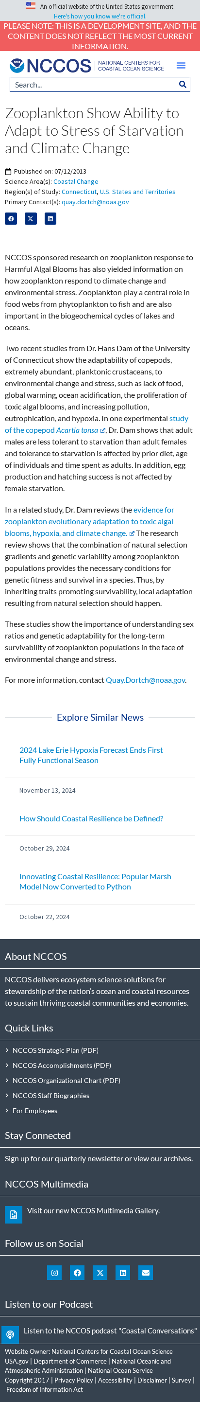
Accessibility (115, 1380)
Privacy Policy (73, 1380)
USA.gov (17, 1361)
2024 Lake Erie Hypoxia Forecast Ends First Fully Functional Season (91, 754)
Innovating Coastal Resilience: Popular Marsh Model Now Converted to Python (95, 881)
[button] (181, 65)
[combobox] (93, 84)
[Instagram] (54, 1272)
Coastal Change (76, 181)
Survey (181, 1380)
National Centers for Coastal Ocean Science (112, 1351)
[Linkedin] (123, 1272)
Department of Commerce (70, 1361)
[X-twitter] (100, 1272)
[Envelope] (145, 1272)
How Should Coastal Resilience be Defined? (91, 818)
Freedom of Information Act (44, 1389)
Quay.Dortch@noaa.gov (145, 679)
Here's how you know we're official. (100, 16)
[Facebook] (77, 1272)
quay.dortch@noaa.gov (95, 201)
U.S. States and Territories (138, 191)
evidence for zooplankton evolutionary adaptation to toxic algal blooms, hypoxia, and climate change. (89, 521)
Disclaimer (152, 1380)
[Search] (183, 84)
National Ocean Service (120, 1370)
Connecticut (79, 191)
